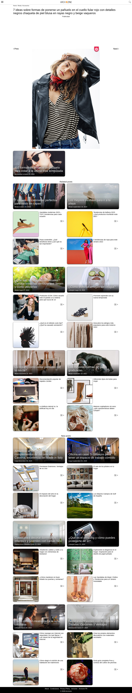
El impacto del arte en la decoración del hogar (49, 495)
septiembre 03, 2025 (80, 461)
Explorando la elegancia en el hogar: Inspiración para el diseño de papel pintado (104, 552)
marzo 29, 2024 (26, 628)
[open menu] (2, 1)
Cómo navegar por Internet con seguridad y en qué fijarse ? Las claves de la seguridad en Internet (52, 636)
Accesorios (26, 5)
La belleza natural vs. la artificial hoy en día (49, 407)
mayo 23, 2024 (80, 544)
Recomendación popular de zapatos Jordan (50, 380)
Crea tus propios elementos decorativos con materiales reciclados (104, 635)
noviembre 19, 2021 (80, 373)
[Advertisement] (66, 31)
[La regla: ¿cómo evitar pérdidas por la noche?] (39, 363)
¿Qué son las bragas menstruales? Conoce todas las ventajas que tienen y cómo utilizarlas (39, 283)
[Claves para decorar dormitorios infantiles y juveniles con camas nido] (39, 533)
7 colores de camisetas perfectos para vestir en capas (36, 202)
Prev (16, 49)
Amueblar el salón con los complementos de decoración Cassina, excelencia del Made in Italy (39, 454)
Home (15, 5)
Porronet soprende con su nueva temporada (103, 297)
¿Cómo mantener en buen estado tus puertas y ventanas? (52, 578)
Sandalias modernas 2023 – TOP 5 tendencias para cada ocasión (51, 214)
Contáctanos (54, 689)
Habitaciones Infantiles (22, 544)
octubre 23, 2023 (25, 207)
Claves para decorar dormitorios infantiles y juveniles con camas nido (38, 539)
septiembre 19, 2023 (80, 207)
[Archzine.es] (66, 2)
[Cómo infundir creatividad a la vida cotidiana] (39, 617)
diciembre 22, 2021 (25, 373)
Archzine (74, 689)
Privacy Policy (65, 689)
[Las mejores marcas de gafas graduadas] (93, 363)
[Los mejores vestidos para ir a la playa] (93, 196)
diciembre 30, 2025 (25, 461)
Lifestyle (71, 290)
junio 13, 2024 (36, 544)
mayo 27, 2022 (24, 290)
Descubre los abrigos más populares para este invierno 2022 (104, 325)
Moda (19, 5)
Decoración (72, 628)
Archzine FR (83, 689)
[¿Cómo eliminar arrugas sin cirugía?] (93, 279)
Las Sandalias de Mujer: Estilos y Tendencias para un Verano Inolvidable (105, 579)
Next (115, 49)
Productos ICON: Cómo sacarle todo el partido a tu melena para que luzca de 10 (52, 298)
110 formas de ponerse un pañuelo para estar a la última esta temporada (39, 169)
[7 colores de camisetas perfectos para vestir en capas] (39, 196)
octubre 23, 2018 (28, 174)
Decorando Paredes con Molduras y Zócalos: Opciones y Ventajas (92, 623)
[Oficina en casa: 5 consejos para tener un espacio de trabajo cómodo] (93, 450)
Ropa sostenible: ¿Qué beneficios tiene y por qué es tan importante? (51, 242)
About (47, 689)
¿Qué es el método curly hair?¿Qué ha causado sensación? (51, 324)
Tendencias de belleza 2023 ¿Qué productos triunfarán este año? (105, 214)
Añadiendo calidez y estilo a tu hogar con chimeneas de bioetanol (51, 552)
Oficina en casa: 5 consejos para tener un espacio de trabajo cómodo (92, 456)
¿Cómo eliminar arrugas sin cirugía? (92, 286)
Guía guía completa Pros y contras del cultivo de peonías (104, 662)
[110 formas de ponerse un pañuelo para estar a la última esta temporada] (39, 163)
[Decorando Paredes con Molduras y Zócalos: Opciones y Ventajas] (93, 617)
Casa (16, 461)
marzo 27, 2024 (82, 628)
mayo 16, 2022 (80, 290)
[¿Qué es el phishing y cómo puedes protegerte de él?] (93, 533)
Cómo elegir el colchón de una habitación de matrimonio (51, 662)
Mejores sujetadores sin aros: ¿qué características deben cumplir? (104, 408)
